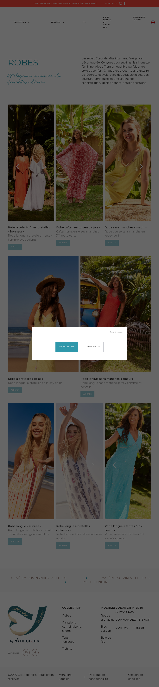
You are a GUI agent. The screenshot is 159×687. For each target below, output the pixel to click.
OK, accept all (67, 347)
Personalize (93, 347)
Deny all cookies (116, 332)
